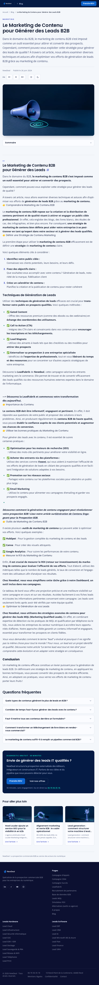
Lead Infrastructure (11, 930)
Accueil (5, 12)
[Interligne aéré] (31, 77)
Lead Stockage (9, 945)
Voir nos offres (37, 781)
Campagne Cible (59, 879)
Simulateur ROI (58, 902)
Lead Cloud (7, 926)
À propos (56, 910)
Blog (21, 3)
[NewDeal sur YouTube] (17, 887)
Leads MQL (57, 898)
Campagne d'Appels (60, 875)
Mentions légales (35, 976)
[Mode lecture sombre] (38, 77)
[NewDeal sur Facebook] (11, 887)
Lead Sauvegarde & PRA (13, 949)
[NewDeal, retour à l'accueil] (7, 3)
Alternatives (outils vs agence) (65, 906)
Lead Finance (57, 945)
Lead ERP (56, 926)
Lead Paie (56, 941)
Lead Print (7, 961)
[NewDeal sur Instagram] (23, 887)
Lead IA (55, 934)
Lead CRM (56, 930)
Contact (63, 976)
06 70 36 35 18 (54, 788)
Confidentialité (51, 976)
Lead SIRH (56, 949)
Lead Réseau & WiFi (11, 953)
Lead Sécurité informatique (14, 934)
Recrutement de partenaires (64, 890)
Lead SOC (7, 937)
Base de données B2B (61, 894)
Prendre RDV (88, 3)
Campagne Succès (60, 883)
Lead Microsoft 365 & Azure (64, 937)
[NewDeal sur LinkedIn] (5, 887)
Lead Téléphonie (10, 957)
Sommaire (10, 142)
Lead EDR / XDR (9, 941)
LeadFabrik (56, 887)
